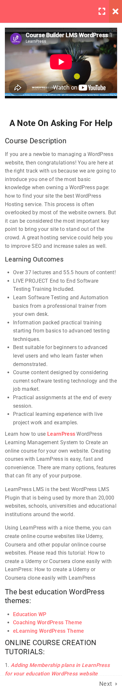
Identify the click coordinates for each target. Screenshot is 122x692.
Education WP (30, 614)
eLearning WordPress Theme (48, 631)
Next (105, 683)
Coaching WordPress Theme (47, 622)
